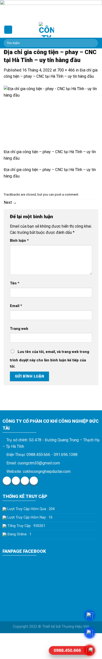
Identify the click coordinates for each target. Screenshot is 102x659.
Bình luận (19, 241)
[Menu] (8, 30)
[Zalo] (89, 632)
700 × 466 (66, 70)
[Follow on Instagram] (16, 481)
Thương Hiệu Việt (75, 626)
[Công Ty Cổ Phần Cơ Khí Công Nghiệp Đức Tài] (46, 30)
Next (10, 202)
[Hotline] (89, 650)
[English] (86, 28)
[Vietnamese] (92, 28)
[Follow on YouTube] (34, 481)
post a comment (66, 194)
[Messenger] (89, 615)
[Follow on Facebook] (7, 481)
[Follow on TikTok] (25, 481)
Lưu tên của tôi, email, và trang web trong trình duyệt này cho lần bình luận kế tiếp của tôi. (49, 359)
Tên (14, 283)
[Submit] (93, 43)
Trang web (19, 329)
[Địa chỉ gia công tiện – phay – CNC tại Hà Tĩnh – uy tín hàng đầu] (51, 116)
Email (16, 306)
